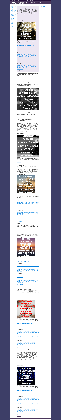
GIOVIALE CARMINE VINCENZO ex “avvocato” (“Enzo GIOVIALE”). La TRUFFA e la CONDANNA (28, 7)
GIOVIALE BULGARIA (29, 4)
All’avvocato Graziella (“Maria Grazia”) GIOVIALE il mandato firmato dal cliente (28, 288)
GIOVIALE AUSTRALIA (24, 4)
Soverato (38, 4)
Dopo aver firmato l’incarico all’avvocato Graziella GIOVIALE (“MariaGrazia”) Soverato (27, 350)
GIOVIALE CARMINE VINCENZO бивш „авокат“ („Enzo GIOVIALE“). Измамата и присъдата (27, 120)
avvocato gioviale (20, 69)
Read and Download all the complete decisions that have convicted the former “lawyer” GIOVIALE (27, 74)
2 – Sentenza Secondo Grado (21, 0)
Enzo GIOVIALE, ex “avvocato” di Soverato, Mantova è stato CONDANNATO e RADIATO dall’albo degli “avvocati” (26, 167)
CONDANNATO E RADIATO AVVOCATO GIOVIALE (16, 4)
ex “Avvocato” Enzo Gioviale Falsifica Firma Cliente (26, 45)
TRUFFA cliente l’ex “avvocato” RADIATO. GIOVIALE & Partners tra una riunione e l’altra (27, 226)
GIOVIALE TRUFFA (34, 4)
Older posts (18, 416)
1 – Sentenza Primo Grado (14, 0)
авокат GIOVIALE (19, 162)
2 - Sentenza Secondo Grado (43, 7)
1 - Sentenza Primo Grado (43, 6)
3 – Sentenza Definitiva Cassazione (31, 0)
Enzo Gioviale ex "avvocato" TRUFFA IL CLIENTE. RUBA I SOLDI (26, 2)
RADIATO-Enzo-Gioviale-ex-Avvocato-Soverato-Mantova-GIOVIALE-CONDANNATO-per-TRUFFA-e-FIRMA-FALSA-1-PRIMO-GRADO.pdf (26, 49)
